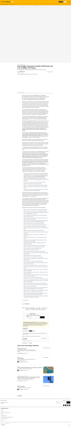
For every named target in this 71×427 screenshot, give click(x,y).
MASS (7, 423)
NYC (6, 423)
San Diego (18, 366)
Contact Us (2, 420)
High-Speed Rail (38, 308)
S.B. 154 (46, 110)
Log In (60, 1)
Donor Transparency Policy (4, 415)
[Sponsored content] (35, 34)
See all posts (19, 395)
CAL (1, 423)
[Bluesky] (67, 405)
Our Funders (2, 414)
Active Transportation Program (21, 64)
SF (11, 4)
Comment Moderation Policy (4, 418)
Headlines (18, 385)
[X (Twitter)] (65, 405)
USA (13, 4)
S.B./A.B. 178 (45, 113)
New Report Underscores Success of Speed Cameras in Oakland (28, 377)
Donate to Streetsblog (4, 4)
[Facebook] (63, 405)
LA (8, 4)
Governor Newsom (32, 308)
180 (22, 114)
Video (18, 347)
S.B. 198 (45, 118)
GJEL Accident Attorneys (29, 95)
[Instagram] (69, 405)
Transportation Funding (42, 309)
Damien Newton (21, 353)
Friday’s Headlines (20, 358)
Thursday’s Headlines (21, 386)
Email (31, 317)
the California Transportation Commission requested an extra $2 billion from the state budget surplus (35, 154)
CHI (9, 423)
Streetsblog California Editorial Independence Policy (7, 417)
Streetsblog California (34, 309)
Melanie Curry (22, 71)
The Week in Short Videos (21, 348)
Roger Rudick (21, 380)
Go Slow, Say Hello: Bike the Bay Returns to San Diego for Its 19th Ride (29, 367)
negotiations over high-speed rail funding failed (34, 157)
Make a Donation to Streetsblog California (5, 412)
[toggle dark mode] (65, 1)
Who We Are (2, 411)
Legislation (42, 308)
